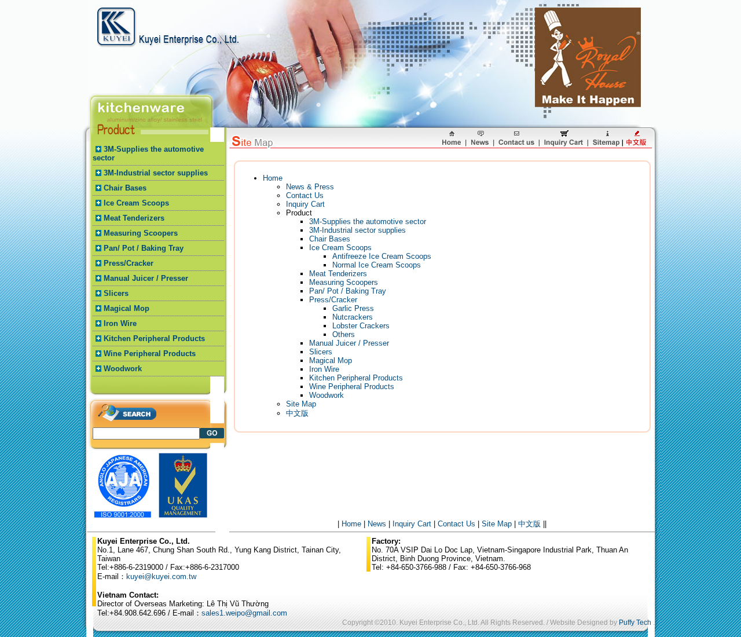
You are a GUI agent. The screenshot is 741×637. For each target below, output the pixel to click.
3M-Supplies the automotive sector (367, 221)
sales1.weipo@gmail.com (244, 613)
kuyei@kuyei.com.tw (161, 576)
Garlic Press (353, 308)
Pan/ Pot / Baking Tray (144, 248)
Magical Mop (126, 308)
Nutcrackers (352, 317)
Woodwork (123, 368)
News (377, 523)
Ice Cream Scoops (136, 203)
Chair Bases (125, 188)
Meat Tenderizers (134, 218)
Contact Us (305, 195)
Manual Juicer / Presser (146, 278)
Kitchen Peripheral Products (154, 338)
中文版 (297, 413)
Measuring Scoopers (141, 233)
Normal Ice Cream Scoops (376, 265)
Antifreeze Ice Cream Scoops (381, 256)
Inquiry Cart (305, 204)
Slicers (116, 293)
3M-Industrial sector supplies (156, 173)
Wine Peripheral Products (150, 353)
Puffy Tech (635, 622)
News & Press (310, 186)
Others (343, 334)
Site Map (301, 404)
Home (273, 178)
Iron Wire (120, 323)
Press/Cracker (128, 263)
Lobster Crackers (361, 325)
